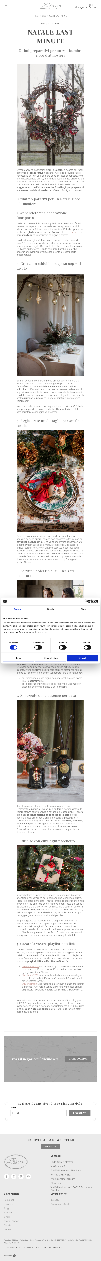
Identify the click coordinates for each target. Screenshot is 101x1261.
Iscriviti (50, 1146)
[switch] (38, 647)
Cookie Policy (46, 1247)
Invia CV (54, 1200)
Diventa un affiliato (60, 1204)
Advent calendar (30, 966)
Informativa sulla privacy (30, 1247)
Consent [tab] (17, 609)
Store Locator (78, 1059)
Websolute (8, 1256)
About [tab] (83, 609)
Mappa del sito (58, 1247)
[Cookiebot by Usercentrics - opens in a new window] (86, 601)
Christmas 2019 (30, 975)
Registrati (79, 1113)
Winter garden (29, 983)
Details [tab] (50, 609)
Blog (44, 16)
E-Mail (13, 1108)
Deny (18, 658)
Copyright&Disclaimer (12, 1247)
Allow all (82, 658)
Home (36, 16)
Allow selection (51, 658)
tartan (74, 232)
